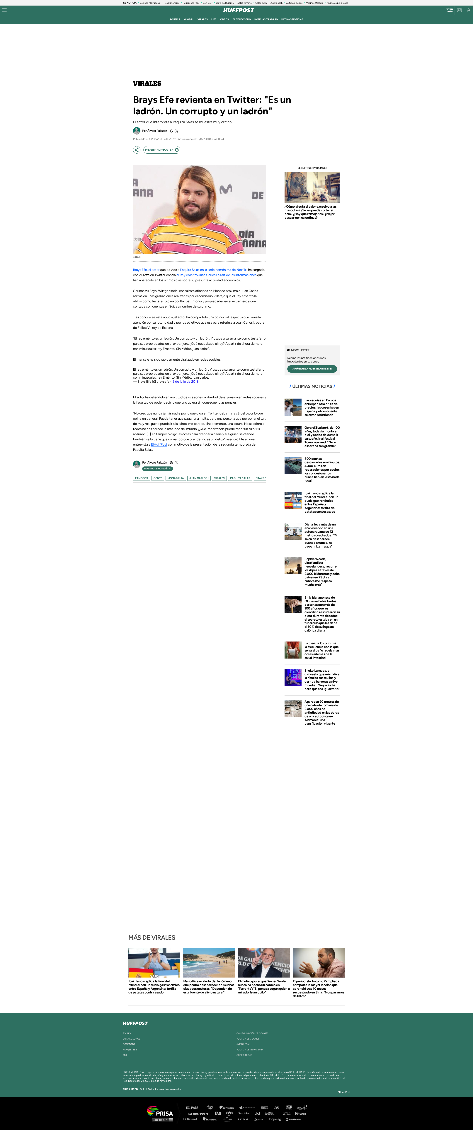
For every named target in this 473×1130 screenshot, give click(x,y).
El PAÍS (194, 1107)
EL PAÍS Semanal (272, 1113)
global (189, 19)
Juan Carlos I (199, 478)
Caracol (302, 1107)
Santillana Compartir (249, 1107)
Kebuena (299, 1113)
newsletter (130, 1049)
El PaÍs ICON (244, 1118)
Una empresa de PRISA (161, 1110)
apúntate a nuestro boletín (312, 368)
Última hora (449, 10)
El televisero (242, 19)
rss (125, 1055)
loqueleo (276, 1118)
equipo (127, 1033)
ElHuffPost (159, 444)
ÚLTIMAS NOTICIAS (292, 19)
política (175, 19)
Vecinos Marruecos (150, 2)
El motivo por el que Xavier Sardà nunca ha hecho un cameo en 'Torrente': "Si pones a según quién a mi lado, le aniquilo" (264, 986)
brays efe (262, 478)
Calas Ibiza (261, 2)
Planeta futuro (285, 1113)
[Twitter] (176, 131)
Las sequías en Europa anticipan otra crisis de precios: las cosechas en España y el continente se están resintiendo (321, 407)
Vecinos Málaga (314, 2)
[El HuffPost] (238, 10)
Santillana (229, 1107)
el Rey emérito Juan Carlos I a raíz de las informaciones (216, 275)
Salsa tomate (244, 2)
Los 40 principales (212, 1107)
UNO (219, 1113)
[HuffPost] (135, 1022)
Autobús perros (294, 2)
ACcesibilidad (244, 1055)
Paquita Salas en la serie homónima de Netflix (213, 270)
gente (158, 478)
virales (203, 19)
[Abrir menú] (4, 10)
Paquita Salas (240, 478)
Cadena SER (264, 1107)
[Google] (171, 131)
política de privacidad (249, 1049)
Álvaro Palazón (157, 130)
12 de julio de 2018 (185, 382)
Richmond (192, 1118)
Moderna (210, 1118)
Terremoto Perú (191, 2)
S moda (260, 1118)
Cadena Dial (258, 1113)
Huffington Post (199, 1113)
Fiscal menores (171, 2)
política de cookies (247, 1038)
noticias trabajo (266, 19)
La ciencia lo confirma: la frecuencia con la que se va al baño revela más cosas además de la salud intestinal (321, 650)
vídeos (224, 19)
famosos (141, 478)
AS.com (276, 1107)
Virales (147, 84)
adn (289, 1107)
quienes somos (131, 1038)
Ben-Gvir (207, 2)
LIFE (213, 19)
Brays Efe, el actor (146, 270)
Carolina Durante (225, 2)
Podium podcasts (228, 1118)
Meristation (293, 1118)
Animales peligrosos (337, 2)
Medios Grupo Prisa (161, 1119)
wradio (230, 1113)
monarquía (176, 478)
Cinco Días (244, 1113)
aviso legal (243, 1044)
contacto (129, 1044)
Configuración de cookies (252, 1033)
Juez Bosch (276, 2)
